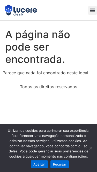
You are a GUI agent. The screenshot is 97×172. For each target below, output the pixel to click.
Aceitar (39, 164)
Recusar (59, 164)
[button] (92, 10)
